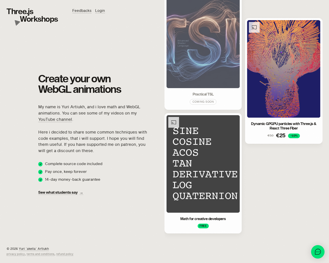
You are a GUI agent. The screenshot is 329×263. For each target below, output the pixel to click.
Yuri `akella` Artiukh (34, 248)
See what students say (60, 192)
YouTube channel (55, 120)
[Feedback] (318, 252)
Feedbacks (82, 10)
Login (100, 10)
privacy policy (15, 254)
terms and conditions (40, 254)
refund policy (64, 254)
